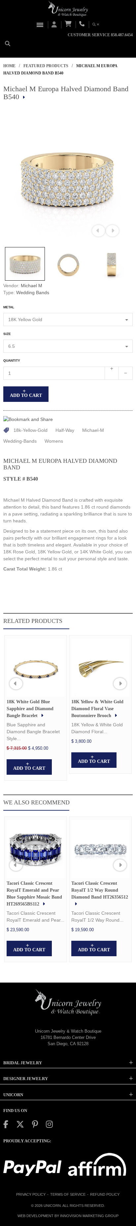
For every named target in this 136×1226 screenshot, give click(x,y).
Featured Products (45, 66)
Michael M (31, 285)
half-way (64, 430)
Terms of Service (67, 1194)
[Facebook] (5, 1124)
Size (7, 334)
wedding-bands (20, 441)
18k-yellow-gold (31, 430)
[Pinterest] (35, 1124)
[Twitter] (20, 1124)
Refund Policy (104, 1194)
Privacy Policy (31, 1194)
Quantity (11, 360)
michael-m (93, 430)
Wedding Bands (32, 292)
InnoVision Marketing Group (89, 1216)
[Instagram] (49, 1124)
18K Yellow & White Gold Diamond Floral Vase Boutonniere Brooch (97, 708)
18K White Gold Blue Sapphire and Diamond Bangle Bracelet (30, 708)
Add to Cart (26, 395)
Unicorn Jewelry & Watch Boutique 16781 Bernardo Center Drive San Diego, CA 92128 (68, 1037)
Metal (8, 307)
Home (9, 66)
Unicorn (52, 1206)
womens (54, 441)
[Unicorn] (68, 9)
